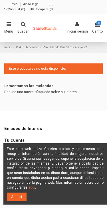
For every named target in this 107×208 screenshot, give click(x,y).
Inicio (49, 4)
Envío (14, 4)
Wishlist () (16, 9)
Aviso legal (31, 4)
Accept (16, 197)
